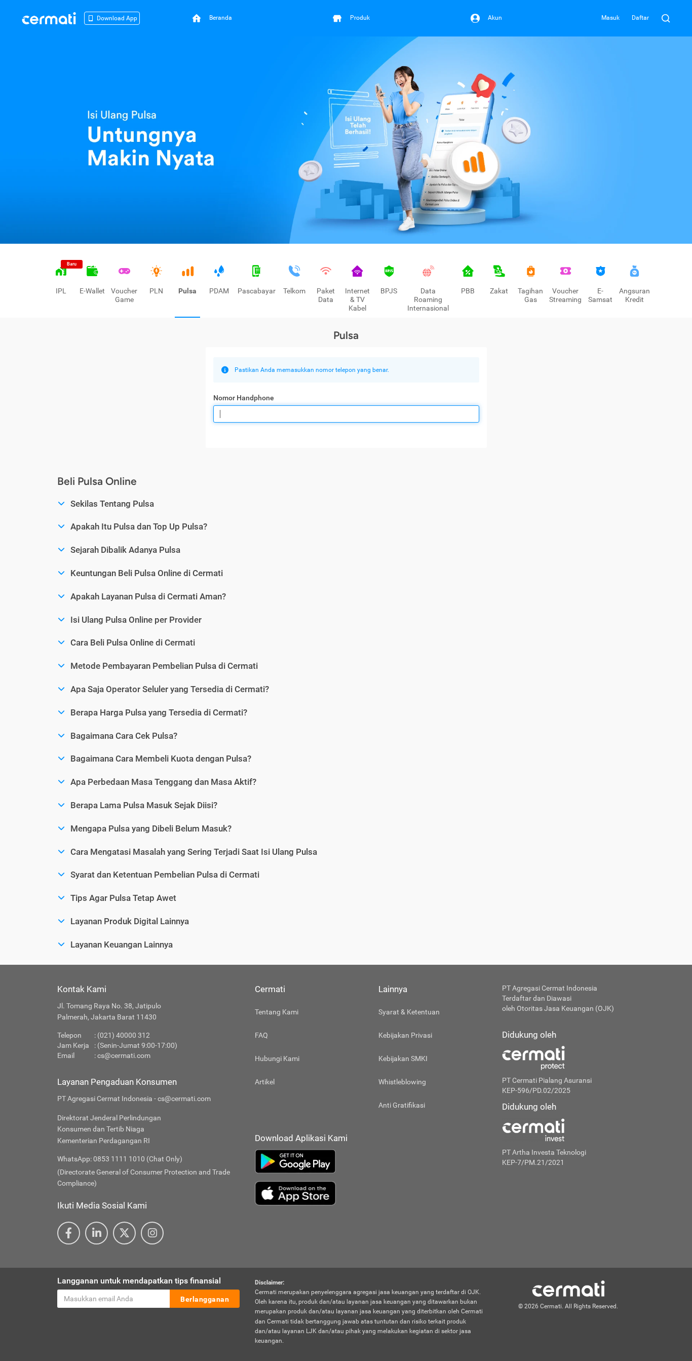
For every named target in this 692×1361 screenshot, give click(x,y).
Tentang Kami (276, 1012)
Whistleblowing (402, 1082)
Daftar (640, 17)
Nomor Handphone (243, 398)
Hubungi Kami (277, 1058)
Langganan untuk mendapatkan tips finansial (139, 1281)
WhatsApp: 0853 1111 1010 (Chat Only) (119, 1159)
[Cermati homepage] (568, 1288)
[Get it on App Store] (371, 1193)
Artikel (265, 1082)
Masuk (610, 17)
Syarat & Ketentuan (409, 1012)
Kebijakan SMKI (403, 1058)
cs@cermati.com (123, 1055)
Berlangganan (204, 1299)
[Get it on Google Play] (371, 1161)
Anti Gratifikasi (401, 1105)
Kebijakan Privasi (405, 1035)
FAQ (261, 1035)
